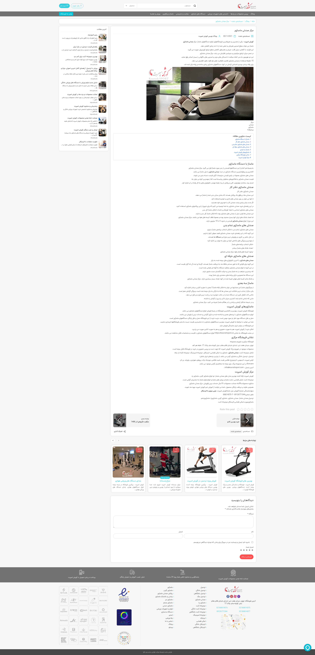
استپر (171, 615)
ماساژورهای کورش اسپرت (241, 152)
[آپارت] (235, 596)
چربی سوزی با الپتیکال (208, 391)
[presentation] (118, 440)
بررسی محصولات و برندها (239, 14)
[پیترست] (231, 596)
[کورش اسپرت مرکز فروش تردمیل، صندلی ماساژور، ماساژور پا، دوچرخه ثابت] (246, 5)
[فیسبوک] (228, 596)
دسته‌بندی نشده (237, 21)
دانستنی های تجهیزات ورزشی (218, 14)
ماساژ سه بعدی (244, 150)
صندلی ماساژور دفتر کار (242, 142)
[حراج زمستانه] (165, 462)
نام (252, 531)
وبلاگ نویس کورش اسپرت (207, 36)
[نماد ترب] (124, 617)
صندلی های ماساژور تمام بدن (240, 144)
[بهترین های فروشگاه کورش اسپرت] (238, 462)
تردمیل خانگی (200, 590)
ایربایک (202, 618)
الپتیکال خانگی (200, 624)
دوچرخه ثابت (200, 606)
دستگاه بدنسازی (167, 612)
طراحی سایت (168, 652)
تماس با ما (169, 621)
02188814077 (244, 611)
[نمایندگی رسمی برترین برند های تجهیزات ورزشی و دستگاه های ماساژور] (83, 616)
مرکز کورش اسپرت (243, 157)
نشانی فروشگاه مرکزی (242, 155)
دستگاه (218, 237)
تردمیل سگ (201, 596)
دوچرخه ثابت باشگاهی (197, 612)
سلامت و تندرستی (182, 14)
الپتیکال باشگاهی (199, 627)
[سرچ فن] (124, 638)
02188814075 (244, 608)
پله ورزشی (169, 618)
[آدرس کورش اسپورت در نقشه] (233, 622)
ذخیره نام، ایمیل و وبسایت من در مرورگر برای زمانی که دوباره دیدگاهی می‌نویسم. (221, 542)
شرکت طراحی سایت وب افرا (151, 652)
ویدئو (171, 627)
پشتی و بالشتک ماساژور (164, 596)
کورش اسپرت (248, 41)
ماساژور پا (202, 602)
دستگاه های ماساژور (198, 14)
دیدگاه (250, 514)
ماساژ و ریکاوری (168, 14)
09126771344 (222, 611)
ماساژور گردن (168, 590)
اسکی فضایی (200, 621)
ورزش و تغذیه (155, 14)
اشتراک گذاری (118, 431)
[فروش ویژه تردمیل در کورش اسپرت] (201, 462)
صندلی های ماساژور (246, 260)
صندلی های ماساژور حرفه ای (241, 147)
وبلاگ (253, 14)
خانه (253, 21)
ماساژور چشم (168, 602)
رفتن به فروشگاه (66, 14)
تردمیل (203, 587)
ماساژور (170, 587)
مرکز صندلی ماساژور (222, 21)
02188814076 (222, 608)
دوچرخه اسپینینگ (199, 615)
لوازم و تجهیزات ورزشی (165, 609)
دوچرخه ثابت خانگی (198, 609)
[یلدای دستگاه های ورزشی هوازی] (128, 462)
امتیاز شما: (249, 547)
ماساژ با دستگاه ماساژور (242, 139)
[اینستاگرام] (238, 596)
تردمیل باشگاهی (199, 593)
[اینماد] (124, 595)
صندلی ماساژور (188, 41)
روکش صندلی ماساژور (165, 593)
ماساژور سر (169, 599)
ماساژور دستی (168, 606)
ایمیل (181, 531)
